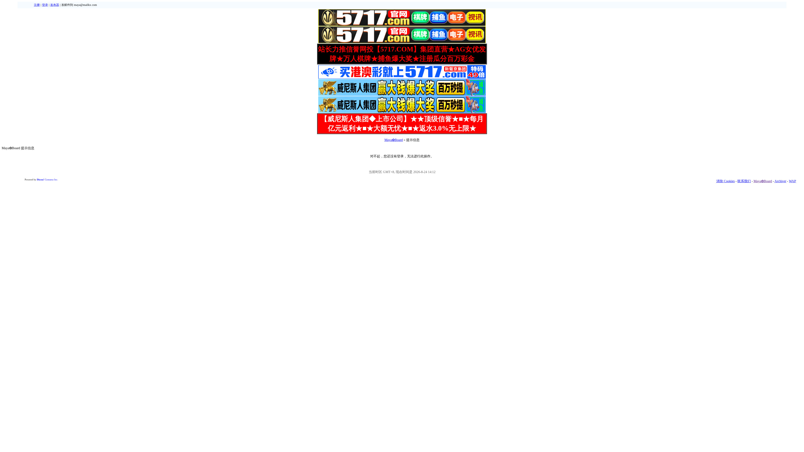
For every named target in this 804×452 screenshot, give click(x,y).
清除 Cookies (725, 181)
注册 (37, 4)
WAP (792, 181)
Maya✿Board (393, 140)
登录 (45, 4)
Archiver (780, 181)
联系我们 (744, 181)
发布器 (54, 4)
